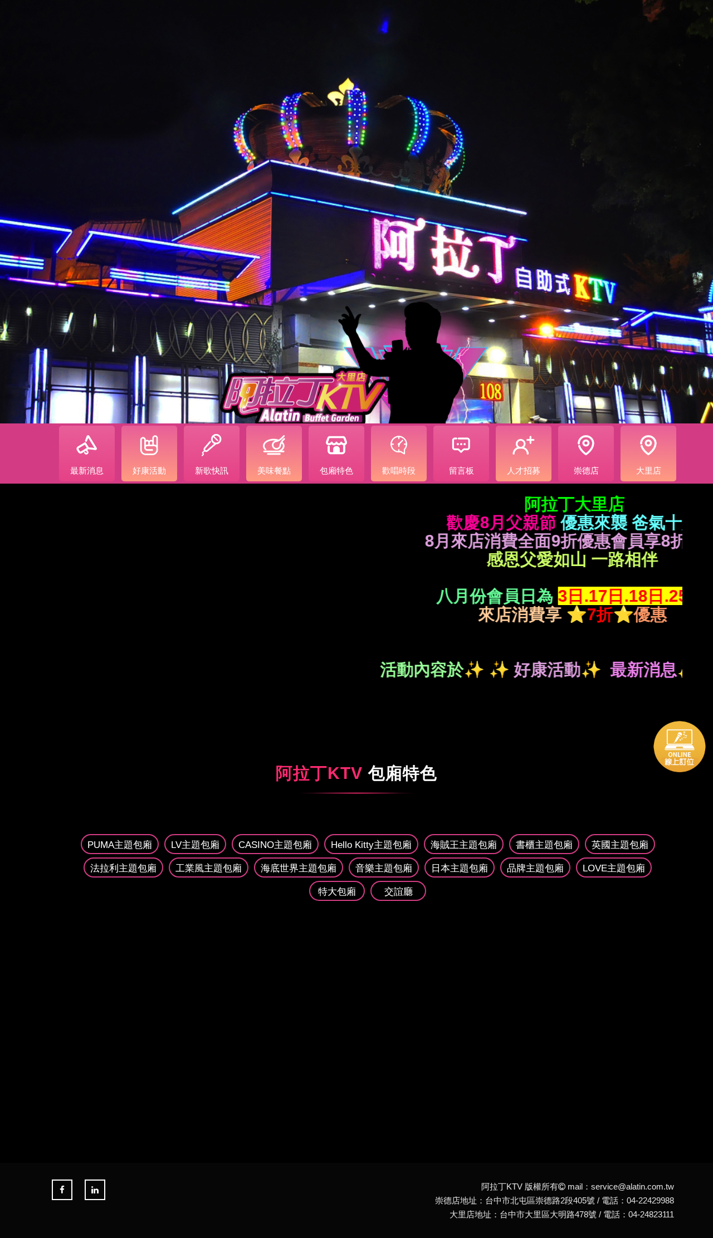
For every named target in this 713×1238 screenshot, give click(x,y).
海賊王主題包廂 (464, 845)
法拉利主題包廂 (123, 868)
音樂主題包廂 (383, 868)
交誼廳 (398, 891)
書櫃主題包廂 (544, 845)
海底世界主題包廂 (298, 868)
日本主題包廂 (459, 868)
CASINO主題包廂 (275, 845)
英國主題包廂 (620, 845)
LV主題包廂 (195, 845)
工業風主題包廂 (208, 868)
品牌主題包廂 (535, 868)
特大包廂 (337, 891)
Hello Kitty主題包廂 (371, 845)
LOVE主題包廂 (614, 868)
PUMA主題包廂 (119, 845)
